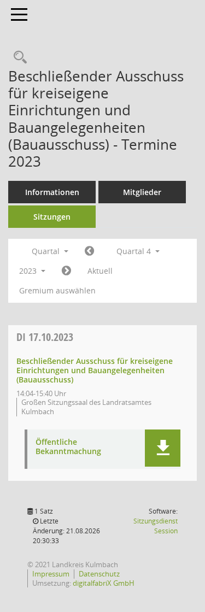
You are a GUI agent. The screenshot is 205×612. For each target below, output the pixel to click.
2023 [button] (29, 271)
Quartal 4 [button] (134, 251)
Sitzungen (52, 216)
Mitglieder (142, 192)
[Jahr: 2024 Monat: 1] (66, 271)
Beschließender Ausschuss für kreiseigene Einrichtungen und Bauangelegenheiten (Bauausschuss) (94, 370)
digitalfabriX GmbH (103, 583)
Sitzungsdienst (155, 526)
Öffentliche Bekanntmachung (68, 447)
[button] (162, 448)
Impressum (50, 574)
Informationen (52, 192)
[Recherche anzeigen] (17, 58)
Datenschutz (99, 574)
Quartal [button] (47, 251)
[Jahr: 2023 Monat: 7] (89, 251)
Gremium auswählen (57, 290)
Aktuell (100, 271)
